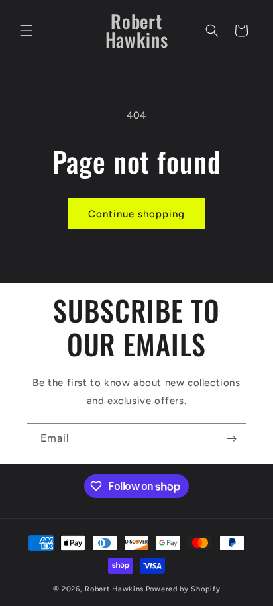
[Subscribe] (231, 438)
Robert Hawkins (114, 589)
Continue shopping (136, 214)
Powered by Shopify (183, 589)
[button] (26, 30)
